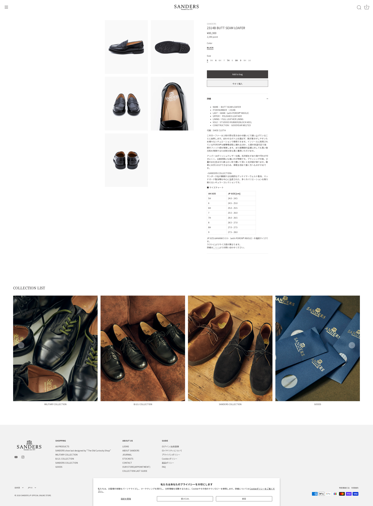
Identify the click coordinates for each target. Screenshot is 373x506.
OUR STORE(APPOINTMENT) (136, 467)
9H (244, 60)
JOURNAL (127, 454)
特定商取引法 (344, 488)
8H (236, 60)
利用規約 (354, 488)
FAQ (164, 467)
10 (249, 60)
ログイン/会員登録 (170, 446)
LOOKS (125, 446)
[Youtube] (16, 456)
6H (220, 60)
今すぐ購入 (237, 83)
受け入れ (185, 498)
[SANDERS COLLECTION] (230, 348)
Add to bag (237, 74)
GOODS (317, 404)
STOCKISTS (127, 458)
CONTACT (127, 462)
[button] (21, 345)
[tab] (237, 178)
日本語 (17, 488)
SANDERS (211, 23)
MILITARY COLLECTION (55, 404)
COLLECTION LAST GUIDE (134, 471)
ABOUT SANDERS (130, 450)
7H (228, 60)
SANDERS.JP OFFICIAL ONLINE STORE (36, 495)
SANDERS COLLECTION (230, 404)
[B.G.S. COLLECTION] (143, 348)
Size (209, 56)
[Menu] (6, 7)
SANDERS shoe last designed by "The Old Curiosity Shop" (83, 450)
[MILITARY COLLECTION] (55, 348)
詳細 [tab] (209, 98)
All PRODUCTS (62, 446)
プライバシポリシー (171, 454)
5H (211, 60)
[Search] (359, 7)
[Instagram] (22, 456)
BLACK (210, 47)
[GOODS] (317, 348)
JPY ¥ (30, 488)
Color (209, 43)
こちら (216, 247)
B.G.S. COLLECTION (143, 404)
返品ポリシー (168, 462)
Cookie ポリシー (169, 458)
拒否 (244, 498)
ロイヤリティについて (172, 450)
